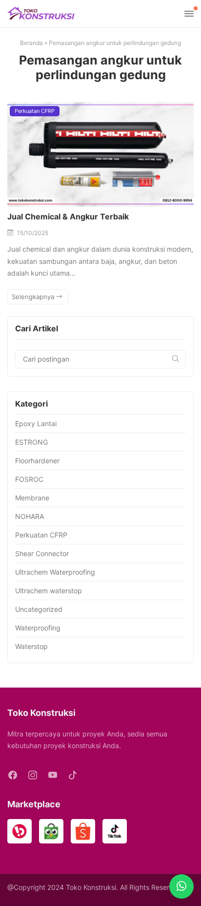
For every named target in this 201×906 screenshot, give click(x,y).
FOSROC (29, 479)
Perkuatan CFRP (35, 111)
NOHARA (29, 516)
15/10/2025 (32, 233)
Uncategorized (38, 609)
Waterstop (31, 646)
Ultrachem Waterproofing (55, 572)
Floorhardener (37, 460)
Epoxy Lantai (36, 423)
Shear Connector (42, 553)
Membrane (32, 498)
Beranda (31, 42)
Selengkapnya (34, 297)
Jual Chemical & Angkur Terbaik (68, 216)
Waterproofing (37, 628)
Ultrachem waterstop (48, 590)
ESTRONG (31, 442)
